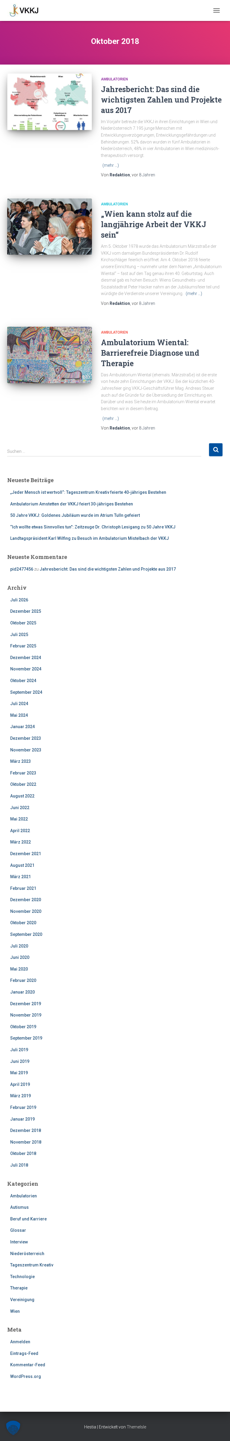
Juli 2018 (19, 1165)
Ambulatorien (114, 79)
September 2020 (26, 934)
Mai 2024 (19, 715)
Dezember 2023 (25, 738)
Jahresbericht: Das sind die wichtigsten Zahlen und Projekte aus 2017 (161, 99)
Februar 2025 (23, 646)
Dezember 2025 (25, 611)
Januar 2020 (22, 992)
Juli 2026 (19, 600)
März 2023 (20, 761)
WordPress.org (25, 1376)
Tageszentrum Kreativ (31, 1265)
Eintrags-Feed (24, 1353)
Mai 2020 (19, 969)
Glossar (18, 1230)
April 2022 (20, 830)
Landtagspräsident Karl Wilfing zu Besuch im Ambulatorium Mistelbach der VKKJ (89, 538)
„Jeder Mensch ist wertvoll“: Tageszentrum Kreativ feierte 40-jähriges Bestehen (88, 492)
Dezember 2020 (25, 899)
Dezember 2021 (25, 853)
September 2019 (26, 1038)
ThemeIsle (136, 1427)
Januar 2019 (22, 1119)
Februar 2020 (23, 980)
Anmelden (20, 1341)
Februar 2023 (23, 773)
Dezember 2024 (25, 657)
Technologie (22, 1276)
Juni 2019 (19, 1061)
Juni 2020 (19, 957)
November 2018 (25, 1142)
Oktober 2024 (23, 680)
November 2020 (25, 911)
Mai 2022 (19, 819)
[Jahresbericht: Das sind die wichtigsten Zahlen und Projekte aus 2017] (49, 102)
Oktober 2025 (23, 623)
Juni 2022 (19, 807)
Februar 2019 (23, 1107)
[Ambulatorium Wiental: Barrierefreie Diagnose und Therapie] (49, 355)
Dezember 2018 (25, 1130)
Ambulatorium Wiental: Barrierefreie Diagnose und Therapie (150, 352)
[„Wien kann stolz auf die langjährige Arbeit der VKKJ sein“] (49, 226)
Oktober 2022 (23, 784)
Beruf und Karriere (28, 1219)
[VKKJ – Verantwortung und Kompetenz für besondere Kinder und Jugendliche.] (26, 10)
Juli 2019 (19, 1049)
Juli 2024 (19, 703)
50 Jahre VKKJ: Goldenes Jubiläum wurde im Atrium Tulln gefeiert (75, 515)
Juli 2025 (19, 634)
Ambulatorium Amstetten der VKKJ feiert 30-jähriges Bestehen (71, 504)
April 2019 (20, 1084)
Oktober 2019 (23, 1026)
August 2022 (22, 796)
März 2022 (20, 842)
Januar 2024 (22, 726)
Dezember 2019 (25, 1003)
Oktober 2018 (23, 1153)
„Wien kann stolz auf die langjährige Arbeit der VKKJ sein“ (153, 224)
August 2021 (22, 865)
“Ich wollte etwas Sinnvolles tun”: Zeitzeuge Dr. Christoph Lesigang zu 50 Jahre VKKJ (92, 527)
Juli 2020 (19, 946)
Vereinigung (22, 1299)
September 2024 (26, 692)
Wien (15, 1311)
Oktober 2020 (23, 922)
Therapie (19, 1288)
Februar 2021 (23, 888)
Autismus (19, 1207)
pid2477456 (21, 569)
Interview (19, 1242)
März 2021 (20, 876)
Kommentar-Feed (27, 1364)
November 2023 (25, 750)
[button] (13, 1428)
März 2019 (20, 1095)
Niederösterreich (27, 1253)
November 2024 (25, 669)
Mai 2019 (19, 1072)
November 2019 (25, 1015)
